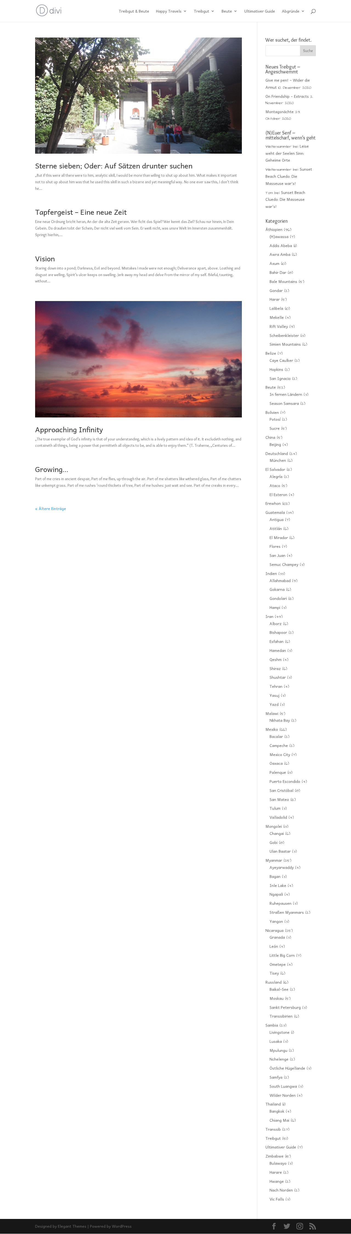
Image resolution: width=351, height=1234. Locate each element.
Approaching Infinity (69, 429)
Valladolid (278, 817)
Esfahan (277, 641)
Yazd (274, 704)
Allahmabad (280, 580)
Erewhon (273, 503)
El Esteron (278, 494)
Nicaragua (274, 930)
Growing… (51, 469)
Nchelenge (279, 1059)
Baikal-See (279, 989)
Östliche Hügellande (287, 1068)
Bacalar (276, 736)
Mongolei (273, 826)
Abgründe (290, 11)
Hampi (275, 607)
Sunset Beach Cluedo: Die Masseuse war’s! (288, 176)
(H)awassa (279, 236)
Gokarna (277, 589)
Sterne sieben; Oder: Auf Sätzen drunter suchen (114, 165)
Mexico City (280, 754)
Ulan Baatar (280, 851)
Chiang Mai (279, 1120)
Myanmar (273, 860)
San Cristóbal (281, 790)
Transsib (273, 1129)
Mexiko (271, 729)
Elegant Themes (72, 1226)
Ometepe (278, 964)
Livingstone (280, 1032)
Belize (270, 353)
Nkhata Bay (280, 720)
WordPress (122, 1226)
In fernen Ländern (286, 394)
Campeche (279, 745)
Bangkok (277, 1111)
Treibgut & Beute (134, 11)
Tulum (275, 808)
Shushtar (278, 677)
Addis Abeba (281, 245)
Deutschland (276, 453)
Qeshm (276, 659)
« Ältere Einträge (50, 508)
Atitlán (276, 528)
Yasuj (274, 695)
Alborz (276, 623)
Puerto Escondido (285, 781)
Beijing (275, 444)
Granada (277, 937)
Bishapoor (278, 632)
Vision (45, 258)
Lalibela (276, 308)
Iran (269, 616)
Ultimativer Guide (259, 11)
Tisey (274, 973)
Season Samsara (284, 403)
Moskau (277, 998)
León (274, 946)
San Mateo (279, 799)
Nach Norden (281, 1190)
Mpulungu (278, 1050)
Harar (275, 299)
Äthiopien (273, 229)
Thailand (273, 1104)
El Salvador (275, 469)
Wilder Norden (283, 1095)
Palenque (278, 772)
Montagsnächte (279, 111)
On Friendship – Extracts (287, 96)
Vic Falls (277, 1199)
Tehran (276, 686)
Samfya (276, 1077)
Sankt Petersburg (285, 1007)
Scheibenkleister (284, 335)
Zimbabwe (274, 1156)
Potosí (275, 419)
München (278, 460)
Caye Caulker (281, 360)
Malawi (271, 713)
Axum (274, 263)
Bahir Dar (278, 272)
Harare (276, 1172)
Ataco (275, 485)
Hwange (277, 1181)
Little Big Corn (282, 955)
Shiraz (275, 668)
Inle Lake (278, 885)
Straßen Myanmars (287, 912)
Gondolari (278, 598)
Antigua (277, 519)
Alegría (276, 476)
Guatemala (275, 512)
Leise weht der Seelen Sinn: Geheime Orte (287, 153)
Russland (273, 982)
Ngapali (276, 894)
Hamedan (278, 650)
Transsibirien (281, 1016)
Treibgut (201, 11)
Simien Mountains (285, 344)
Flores (275, 546)
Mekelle (277, 317)
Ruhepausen (280, 903)
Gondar (276, 290)
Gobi (274, 842)
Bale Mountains (283, 281)
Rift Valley (279, 326)
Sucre (275, 428)
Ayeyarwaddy (282, 867)
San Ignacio (280, 378)
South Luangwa (283, 1086)
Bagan (275, 876)
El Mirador (279, 537)
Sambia (271, 1025)
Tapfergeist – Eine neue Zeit (81, 211)
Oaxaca (276, 763)
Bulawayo (278, 1163)
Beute (227, 11)
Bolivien (272, 412)
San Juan (277, 555)
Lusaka (276, 1041)
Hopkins (276, 369)
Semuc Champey (284, 564)
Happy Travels (169, 11)
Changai (277, 833)
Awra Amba (280, 254)
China (270, 437)
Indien (271, 573)
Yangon (276, 921)
